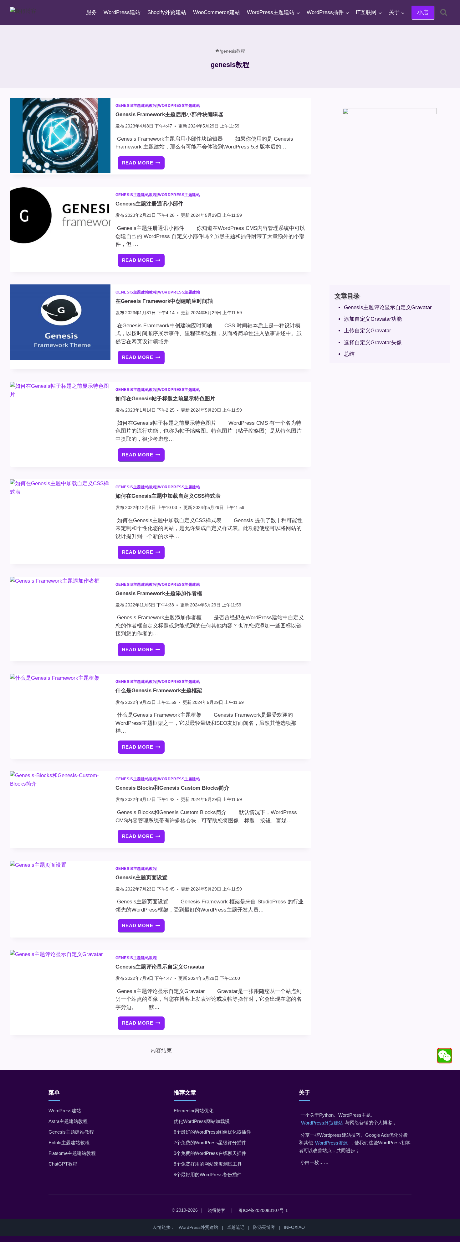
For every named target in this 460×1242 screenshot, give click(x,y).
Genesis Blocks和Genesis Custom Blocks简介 (172, 788)
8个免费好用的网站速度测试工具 (208, 1164)
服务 (91, 12)
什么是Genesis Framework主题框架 (158, 691)
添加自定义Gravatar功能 (373, 319)
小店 (422, 12)
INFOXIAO (294, 1227)
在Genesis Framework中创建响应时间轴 (164, 301)
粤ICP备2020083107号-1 (263, 1210)
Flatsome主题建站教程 (72, 1153)
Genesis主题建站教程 (136, 105)
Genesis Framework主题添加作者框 (158, 593)
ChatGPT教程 (63, 1164)
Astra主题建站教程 (68, 1121)
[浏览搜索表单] (443, 12)
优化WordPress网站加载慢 (202, 1121)
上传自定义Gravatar (367, 331)
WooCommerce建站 (216, 12)
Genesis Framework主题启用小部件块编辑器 (169, 114)
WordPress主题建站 (179, 105)
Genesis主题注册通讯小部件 (149, 204)
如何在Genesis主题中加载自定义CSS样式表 (168, 496)
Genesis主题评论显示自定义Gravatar (160, 967)
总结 (349, 354)
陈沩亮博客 (264, 1227)
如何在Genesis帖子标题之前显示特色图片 (165, 399)
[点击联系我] (444, 1055)
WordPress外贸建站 (322, 1122)
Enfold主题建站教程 (69, 1142)
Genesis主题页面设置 (141, 878)
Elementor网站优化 (193, 1110)
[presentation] (60, 135)
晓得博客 (216, 1210)
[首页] (217, 51)
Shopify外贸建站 (166, 12)
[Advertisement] (390, 234)
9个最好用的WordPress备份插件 (208, 1174)
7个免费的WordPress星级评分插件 (210, 1142)
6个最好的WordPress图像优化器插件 (212, 1132)
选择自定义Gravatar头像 (373, 342)
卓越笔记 (235, 1227)
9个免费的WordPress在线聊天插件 (210, 1153)
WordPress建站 (122, 12)
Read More (143, 165)
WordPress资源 (331, 1143)
